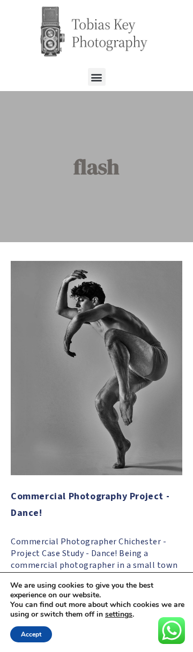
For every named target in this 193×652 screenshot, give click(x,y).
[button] (97, 77)
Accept (31, 634)
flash (96, 166)
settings (118, 614)
